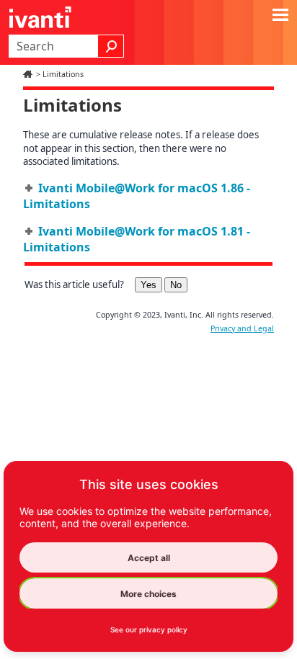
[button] (111, 46)
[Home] (29, 74)
